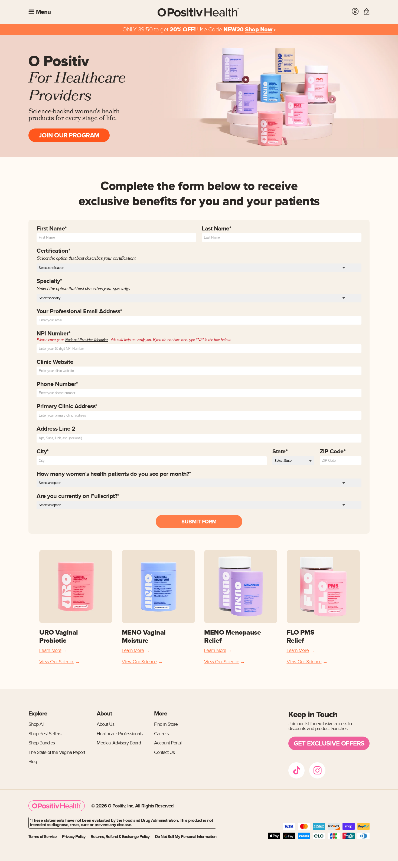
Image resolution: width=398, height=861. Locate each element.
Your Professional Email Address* (79, 312)
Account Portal (167, 743)
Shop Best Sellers (44, 734)
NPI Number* (134, 337)
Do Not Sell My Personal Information (185, 836)
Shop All (36, 724)
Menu (42, 12)
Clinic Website (55, 362)
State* (280, 451)
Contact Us (164, 752)
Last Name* (216, 229)
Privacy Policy (73, 836)
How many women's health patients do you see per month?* (114, 473)
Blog (32, 761)
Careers (161, 734)
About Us (105, 724)
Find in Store (166, 724)
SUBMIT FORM (199, 521)
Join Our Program (69, 135)
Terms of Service (42, 836)
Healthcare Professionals (119, 734)
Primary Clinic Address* (67, 406)
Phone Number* (57, 384)
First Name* (52, 229)
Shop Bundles (41, 743)
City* (43, 451)
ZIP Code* (333, 451)
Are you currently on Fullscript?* (78, 496)
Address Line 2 (56, 428)
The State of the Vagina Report (56, 752)
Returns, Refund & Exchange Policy (120, 836)
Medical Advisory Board (119, 743)
